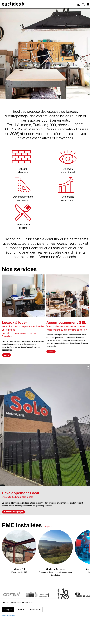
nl (78, 5)
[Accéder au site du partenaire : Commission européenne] (27, 594)
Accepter (8, 609)
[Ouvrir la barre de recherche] (83, 4)
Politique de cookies (8, 615)
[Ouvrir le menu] (88, 4)
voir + (6, 355)
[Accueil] (13, 4)
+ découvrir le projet (13, 512)
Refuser (21, 609)
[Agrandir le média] (88, 367)
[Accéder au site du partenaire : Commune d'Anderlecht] (52, 594)
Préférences (35, 609)
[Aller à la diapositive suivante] (90, 488)
